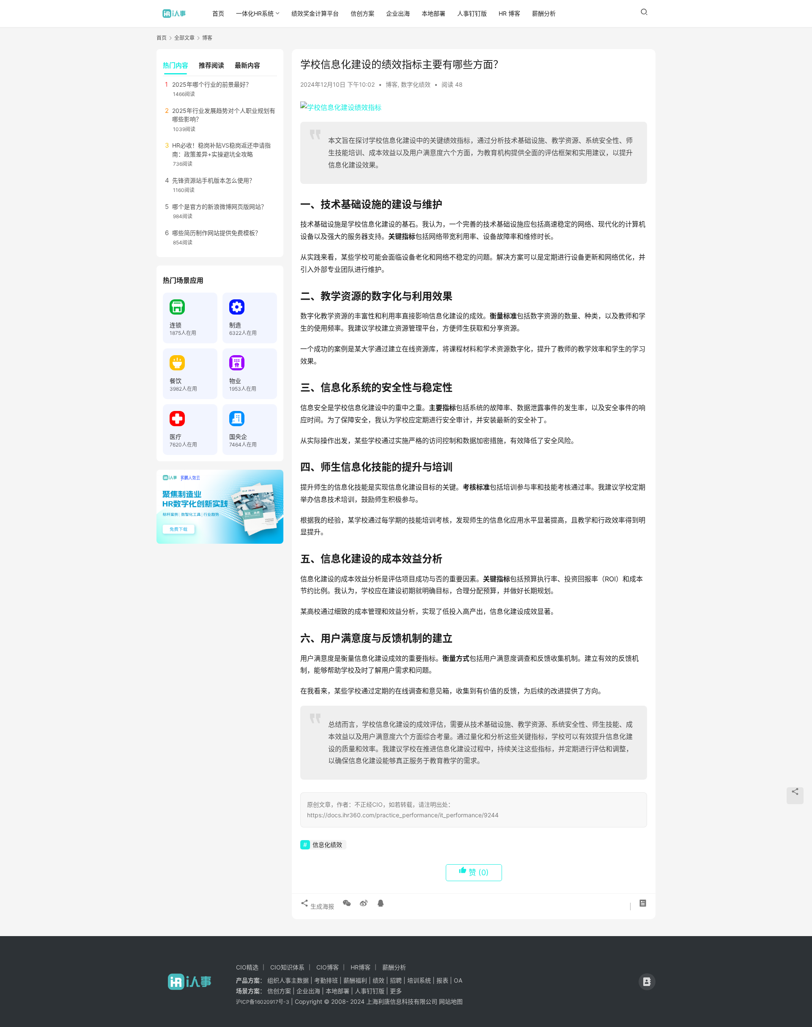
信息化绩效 (327, 844)
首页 (218, 13)
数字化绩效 (416, 84)
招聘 (396, 980)
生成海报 (321, 906)
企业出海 (398, 13)
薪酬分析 (544, 13)
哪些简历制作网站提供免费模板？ (216, 232)
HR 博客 (509, 13)
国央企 (238, 436)
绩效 (378, 980)
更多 (396, 990)
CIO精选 (247, 967)
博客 (392, 84)
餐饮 (175, 380)
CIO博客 (327, 967)
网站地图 (451, 1001)
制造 (235, 325)
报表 (443, 980)
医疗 (175, 436)
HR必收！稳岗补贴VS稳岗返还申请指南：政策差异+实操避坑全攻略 (221, 149)
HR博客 (360, 967)
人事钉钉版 (472, 13)
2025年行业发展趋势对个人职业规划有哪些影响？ (223, 115)
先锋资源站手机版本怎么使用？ (213, 180)
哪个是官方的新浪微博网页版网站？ (219, 206)
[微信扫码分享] (346, 903)
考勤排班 (326, 980)
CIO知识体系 (287, 967)
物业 (235, 380)
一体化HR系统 (255, 13)
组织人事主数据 (288, 980)
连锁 (175, 325)
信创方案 (362, 13)
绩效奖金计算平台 (315, 13)
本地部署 (433, 13)
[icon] (647, 981)
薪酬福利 (355, 980)
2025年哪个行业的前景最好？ (212, 84)
